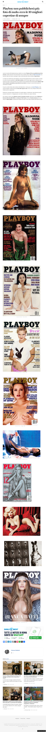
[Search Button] (42, 1)
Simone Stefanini (15, 650)
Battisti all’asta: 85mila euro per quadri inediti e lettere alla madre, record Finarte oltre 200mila (12, 702)
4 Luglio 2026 (32, 683)
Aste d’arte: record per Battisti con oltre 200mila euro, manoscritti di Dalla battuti (33, 676)
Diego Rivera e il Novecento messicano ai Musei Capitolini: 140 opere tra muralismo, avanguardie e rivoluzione (33, 702)
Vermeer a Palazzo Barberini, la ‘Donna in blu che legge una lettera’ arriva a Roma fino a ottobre (12, 677)
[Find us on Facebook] (22, 729)
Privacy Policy (22, 718)
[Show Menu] (3, 1)
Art (4, 673)
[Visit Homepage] (23, 2)
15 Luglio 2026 (11, 684)
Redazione (5, 684)
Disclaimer (28, 718)
